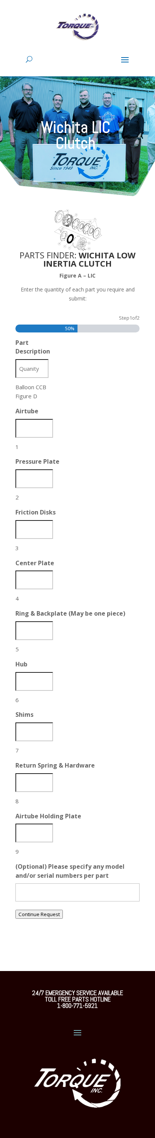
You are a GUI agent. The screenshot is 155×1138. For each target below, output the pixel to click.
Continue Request (39, 914)
